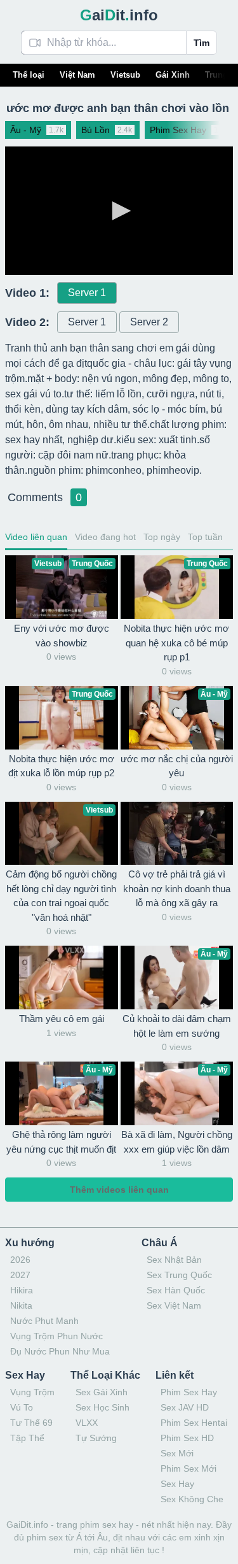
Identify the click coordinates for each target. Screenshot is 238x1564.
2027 (20, 1275)
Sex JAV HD (185, 1407)
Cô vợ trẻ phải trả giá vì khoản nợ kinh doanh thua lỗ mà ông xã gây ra (176, 888)
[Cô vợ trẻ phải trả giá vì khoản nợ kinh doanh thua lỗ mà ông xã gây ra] (177, 833)
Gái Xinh (172, 75)
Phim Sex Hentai (194, 1423)
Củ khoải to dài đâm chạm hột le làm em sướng (176, 1026)
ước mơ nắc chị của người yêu (177, 766)
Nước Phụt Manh (44, 1321)
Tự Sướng (96, 1438)
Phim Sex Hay (189, 1392)
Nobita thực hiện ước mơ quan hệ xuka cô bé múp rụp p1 (176, 642)
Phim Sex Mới (188, 1468)
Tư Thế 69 (31, 1423)
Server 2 (149, 321)
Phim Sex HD (187, 1438)
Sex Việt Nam (174, 1305)
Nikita (21, 1305)
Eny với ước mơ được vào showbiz (61, 635)
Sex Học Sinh (102, 1407)
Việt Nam (77, 75)
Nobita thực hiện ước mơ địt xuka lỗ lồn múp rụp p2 (61, 766)
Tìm (201, 43)
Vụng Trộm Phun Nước (56, 1336)
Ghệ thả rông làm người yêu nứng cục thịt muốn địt (61, 1142)
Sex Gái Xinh (102, 1392)
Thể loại (28, 75)
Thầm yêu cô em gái (61, 1018)
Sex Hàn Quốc (176, 1290)
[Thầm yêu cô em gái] (61, 977)
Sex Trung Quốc (179, 1275)
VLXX (87, 1423)
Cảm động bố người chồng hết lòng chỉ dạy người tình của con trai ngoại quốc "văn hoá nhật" (61, 896)
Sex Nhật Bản (174, 1260)
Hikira (21, 1290)
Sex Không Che (192, 1499)
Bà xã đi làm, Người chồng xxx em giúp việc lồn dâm (176, 1142)
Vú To (21, 1407)
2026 (20, 1260)
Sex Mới (177, 1453)
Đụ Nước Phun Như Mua (60, 1351)
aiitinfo (119, 15)
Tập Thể (27, 1438)
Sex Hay (177, 1484)
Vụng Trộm (32, 1392)
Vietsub (125, 75)
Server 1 (87, 292)
